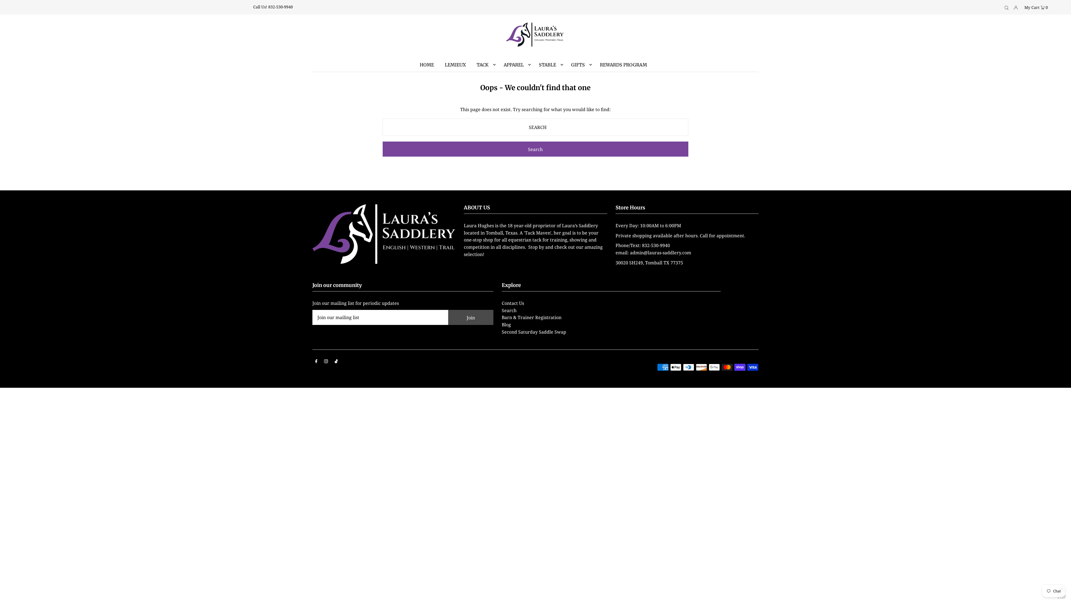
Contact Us (513, 303)
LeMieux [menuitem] (455, 65)
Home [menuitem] (427, 65)
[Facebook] (316, 361)
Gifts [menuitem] (578, 65)
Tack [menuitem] (483, 65)
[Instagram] (326, 361)
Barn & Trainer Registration (531, 317)
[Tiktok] (336, 361)
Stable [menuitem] (547, 65)
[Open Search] (1007, 7)
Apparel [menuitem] (514, 65)
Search (509, 310)
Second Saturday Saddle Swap (534, 332)
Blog (506, 325)
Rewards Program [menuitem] (623, 65)
